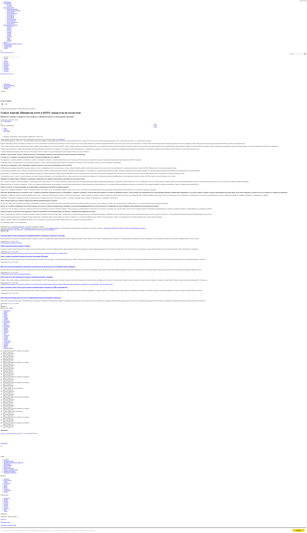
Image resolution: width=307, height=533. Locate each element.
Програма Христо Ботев (13, 10)
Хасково (6, 343)
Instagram (28, 228)
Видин (6, 315)
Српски (9, 35)
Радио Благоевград (12, 13)
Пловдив (6, 331)
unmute (6, 129)
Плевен (6, 329)
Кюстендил (7, 322)
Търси (5, 58)
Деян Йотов (7, 84)
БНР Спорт (122, 228)
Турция (48, 229)
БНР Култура (115, 228)
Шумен (6, 345)
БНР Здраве (129, 228)
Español (9, 33)
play (155, 124)
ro (12, 52)
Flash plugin (61, 139)
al (10, 52)
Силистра (6, 335)
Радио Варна (10, 16)
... (37, 433)
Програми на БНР (9, 7)
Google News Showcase (18, 226)
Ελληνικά (9, 36)
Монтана (6, 325)
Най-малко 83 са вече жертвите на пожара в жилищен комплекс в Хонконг (27, 277)
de (2, 52)
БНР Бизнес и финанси (139, 228)
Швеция (52, 229)
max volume (7, 131)
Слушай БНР (7, 3)
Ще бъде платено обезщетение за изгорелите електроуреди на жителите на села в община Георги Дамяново (38, 266)
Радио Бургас (10, 15)
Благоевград (7, 310)
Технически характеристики (8, 525)
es (6, 52)
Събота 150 (7, 87)
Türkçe (9, 39)
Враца (5, 316)
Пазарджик (7, 326)
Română (9, 41)
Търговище (7, 342)
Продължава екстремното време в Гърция (15, 246)
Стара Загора (7, 341)
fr (5, 52)
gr (9, 52)
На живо (9, 5)
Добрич (6, 319)
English (9, 28)
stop (155, 127)
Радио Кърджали (11, 19)
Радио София (10, 12)
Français (9, 32)
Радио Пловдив (11, 20)
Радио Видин (10, 17)
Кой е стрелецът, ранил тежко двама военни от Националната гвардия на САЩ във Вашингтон (34, 287)
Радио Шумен (11, 23)
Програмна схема (5, 522)
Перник (6, 328)
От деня (14, 229)
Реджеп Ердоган (41, 229)
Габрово (6, 318)
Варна (5, 313)
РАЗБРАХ (298, 530)
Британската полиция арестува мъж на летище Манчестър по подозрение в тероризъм (31, 297)
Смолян (6, 338)
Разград (6, 332)
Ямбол (5, 346)
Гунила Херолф (28, 229)
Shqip (8, 38)
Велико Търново (8, 348)
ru (4, 52)
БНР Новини (107, 228)
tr (11, 52)
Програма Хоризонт (12, 9)
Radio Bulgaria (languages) (11, 25)
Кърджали (6, 320)
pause (155, 125)
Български (10, 26)
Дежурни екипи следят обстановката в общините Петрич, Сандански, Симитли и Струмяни (33, 235)
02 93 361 (3, 519)
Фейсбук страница (54, 228)
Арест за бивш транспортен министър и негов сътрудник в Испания (24, 256)
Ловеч (5, 323)
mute (5, 128)
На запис (9, 6)
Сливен (6, 336)
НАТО (34, 229)
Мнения (6, 88)
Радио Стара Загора (12, 22)
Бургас (6, 312)
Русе (5, 333)
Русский (9, 30)
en (1, 52)
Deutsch (9, 29)
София (5, 339)
